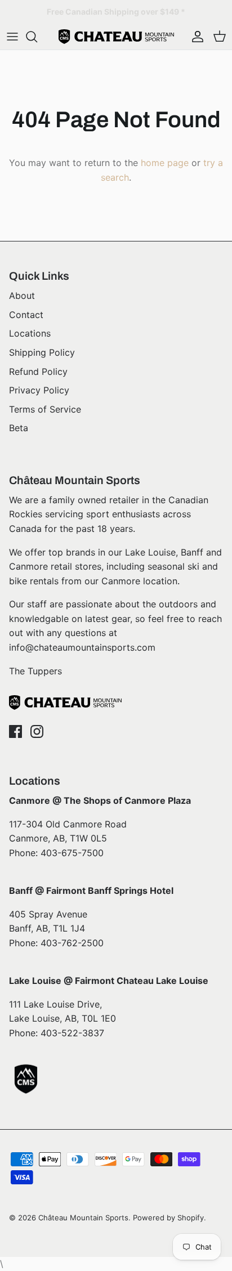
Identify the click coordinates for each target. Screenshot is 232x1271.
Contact (26, 314)
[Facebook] (15, 731)
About (22, 295)
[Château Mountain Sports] (116, 36)
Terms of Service (45, 409)
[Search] (37, 36)
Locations (30, 333)
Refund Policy (38, 371)
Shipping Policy (42, 352)
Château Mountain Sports (83, 1217)
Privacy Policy (39, 390)
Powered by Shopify (168, 1217)
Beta (18, 427)
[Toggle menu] (12, 36)
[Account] (194, 36)
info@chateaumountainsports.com (82, 647)
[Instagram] (36, 731)
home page (165, 162)
